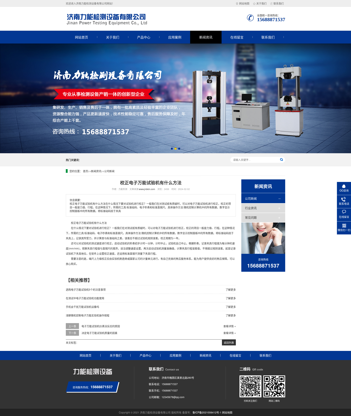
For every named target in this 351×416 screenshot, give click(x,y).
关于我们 (261, 3)
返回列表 (229, 342)
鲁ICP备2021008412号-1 (207, 412)
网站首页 (81, 37)
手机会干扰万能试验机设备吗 (82, 306)
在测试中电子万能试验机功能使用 (85, 298)
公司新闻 (109, 171)
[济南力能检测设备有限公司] (111, 19)
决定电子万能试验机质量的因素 (99, 333)
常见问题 (251, 217)
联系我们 (278, 3)
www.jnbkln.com (147, 189)
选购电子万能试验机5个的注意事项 (86, 289)
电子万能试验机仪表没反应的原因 (101, 326)
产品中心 (143, 37)
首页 (85, 171)
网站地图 (244, 3)
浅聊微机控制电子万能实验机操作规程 (87, 315)
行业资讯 (251, 208)
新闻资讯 (205, 37)
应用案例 (174, 37)
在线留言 (237, 37)
